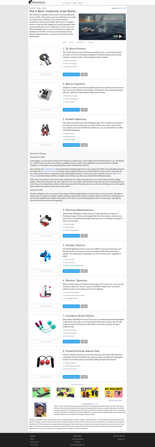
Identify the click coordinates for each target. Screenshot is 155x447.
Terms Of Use (34, 445)
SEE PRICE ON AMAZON (71, 74)
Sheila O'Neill (94, 404)
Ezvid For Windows (77, 439)
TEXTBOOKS (67, 3)
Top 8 (64, 42)
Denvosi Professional (49, 171)
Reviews (38, 8)
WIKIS (75, 3)
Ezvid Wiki (32, 8)
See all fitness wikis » (116, 400)
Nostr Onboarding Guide (77, 445)
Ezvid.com (77, 442)
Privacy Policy (34, 442)
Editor (72, 42)
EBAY (84, 74)
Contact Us (121, 439)
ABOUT (80, 3)
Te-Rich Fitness (50, 169)
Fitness (44, 8)
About (32, 439)
